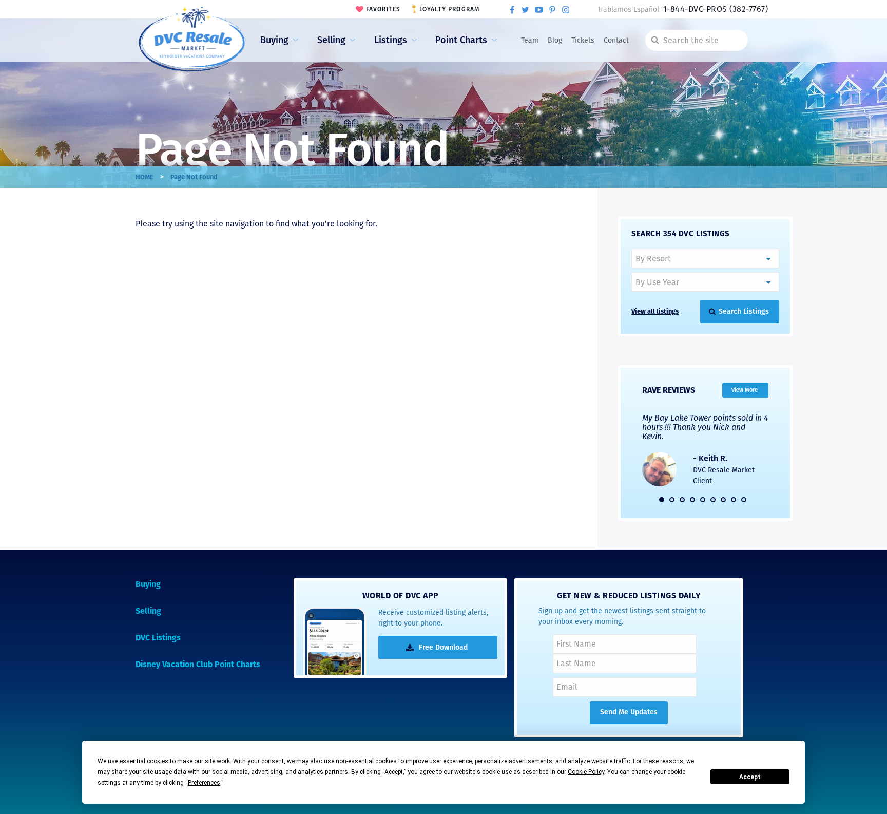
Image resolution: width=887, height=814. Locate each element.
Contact (616, 40)
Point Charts (461, 40)
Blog (555, 40)
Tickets (582, 40)
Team (529, 40)
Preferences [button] (204, 782)
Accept (750, 777)
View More (744, 389)
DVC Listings (158, 637)
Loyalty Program (449, 9)
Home (144, 177)
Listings (390, 40)
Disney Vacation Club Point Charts (198, 664)
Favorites (383, 9)
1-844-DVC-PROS (715, 9)
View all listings (655, 311)
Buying (274, 40)
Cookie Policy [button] (586, 771)
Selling (331, 40)
